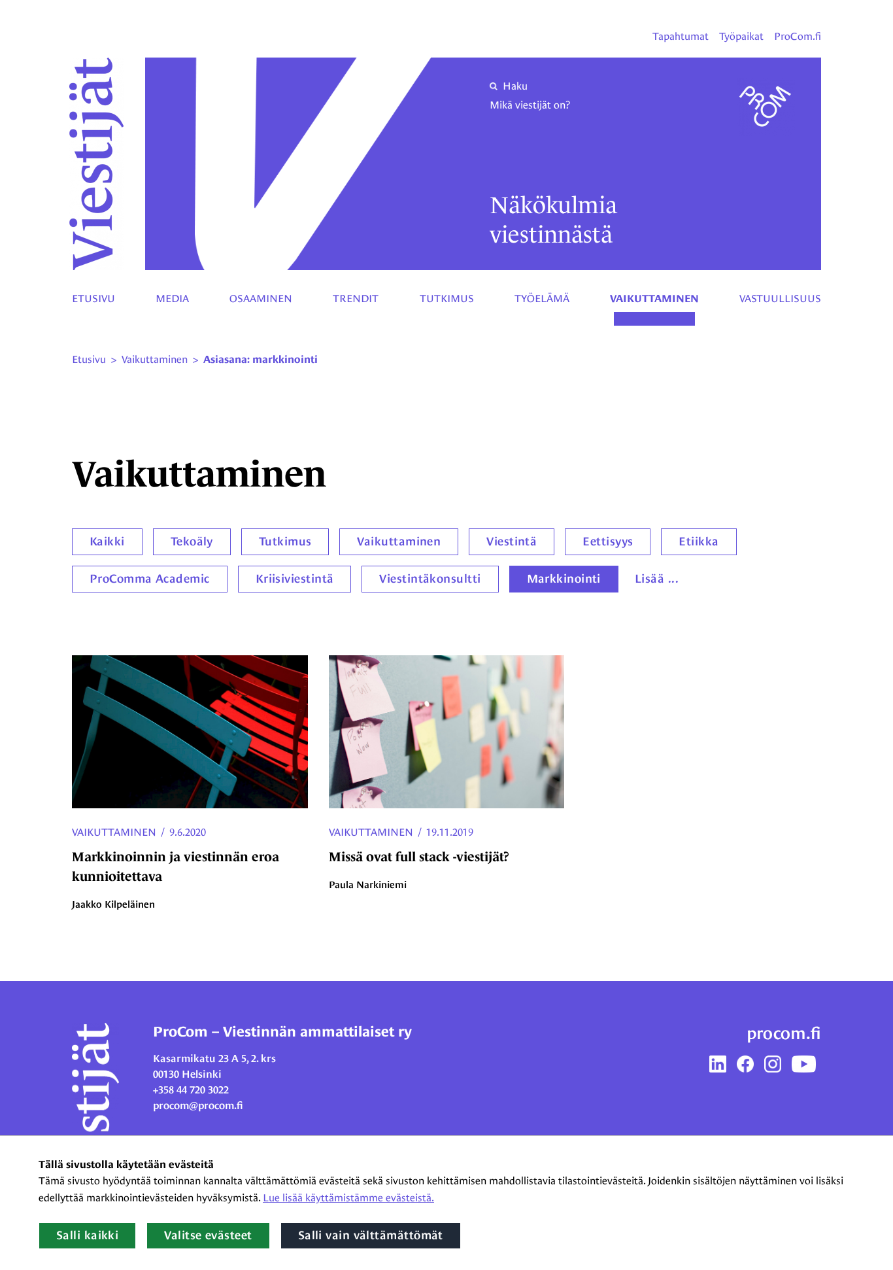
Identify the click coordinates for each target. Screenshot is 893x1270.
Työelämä (541, 298)
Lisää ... (657, 578)
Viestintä (511, 541)
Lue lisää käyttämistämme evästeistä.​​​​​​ (348, 1198)
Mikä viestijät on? (530, 105)
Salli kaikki (87, 1235)
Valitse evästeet (208, 1235)
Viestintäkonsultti (429, 578)
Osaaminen (260, 298)
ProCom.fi (797, 36)
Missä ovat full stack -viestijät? (419, 857)
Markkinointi (564, 578)
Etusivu (93, 298)
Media (172, 298)
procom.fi (784, 1033)
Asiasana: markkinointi (260, 360)
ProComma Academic (150, 578)
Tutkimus (447, 298)
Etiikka (698, 541)
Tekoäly (192, 541)
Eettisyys (607, 541)
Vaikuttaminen (654, 299)
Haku (515, 86)
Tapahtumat (680, 36)
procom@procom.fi (198, 1105)
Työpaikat (741, 36)
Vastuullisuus (780, 298)
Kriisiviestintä (295, 578)
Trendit (356, 298)
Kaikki (107, 541)
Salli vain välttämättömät (370, 1235)
